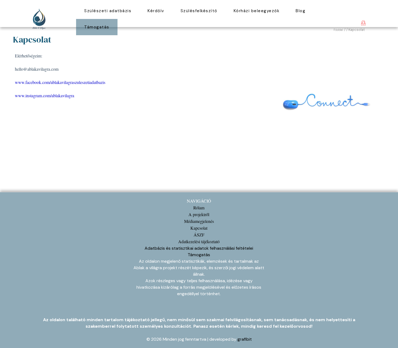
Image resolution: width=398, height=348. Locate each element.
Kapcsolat (198, 228)
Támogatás (96, 27)
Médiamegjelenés (199, 221)
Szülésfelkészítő (199, 11)
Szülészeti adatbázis (107, 11)
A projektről (198, 214)
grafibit (244, 339)
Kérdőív (156, 11)
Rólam (198, 207)
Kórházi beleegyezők (257, 11)
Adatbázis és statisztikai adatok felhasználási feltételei (199, 248)
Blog (300, 11)
